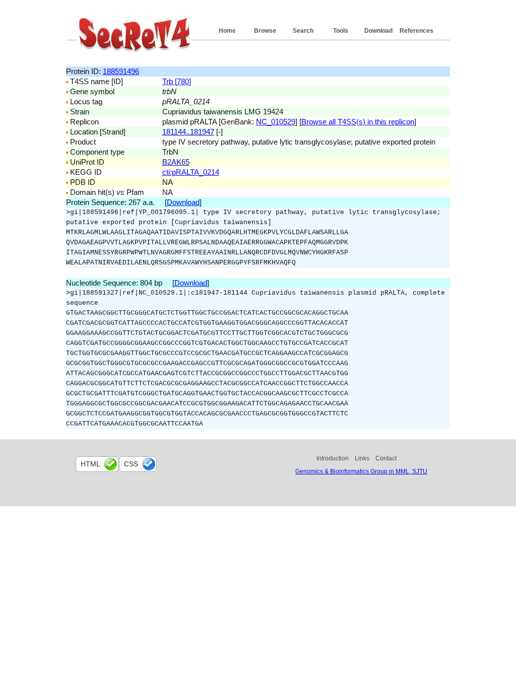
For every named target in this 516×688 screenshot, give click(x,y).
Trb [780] (176, 81)
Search (303, 30)
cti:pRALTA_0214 (190, 172)
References (416, 30)
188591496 (121, 71)
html (90, 464)
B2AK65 (175, 162)
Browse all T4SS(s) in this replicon (357, 121)
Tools (340, 30)
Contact (386, 458)
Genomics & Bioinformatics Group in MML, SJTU (361, 471)
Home (227, 30)
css (131, 464)
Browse (265, 30)
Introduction (332, 458)
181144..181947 (188, 131)
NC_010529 (275, 121)
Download (378, 30)
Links (362, 458)
